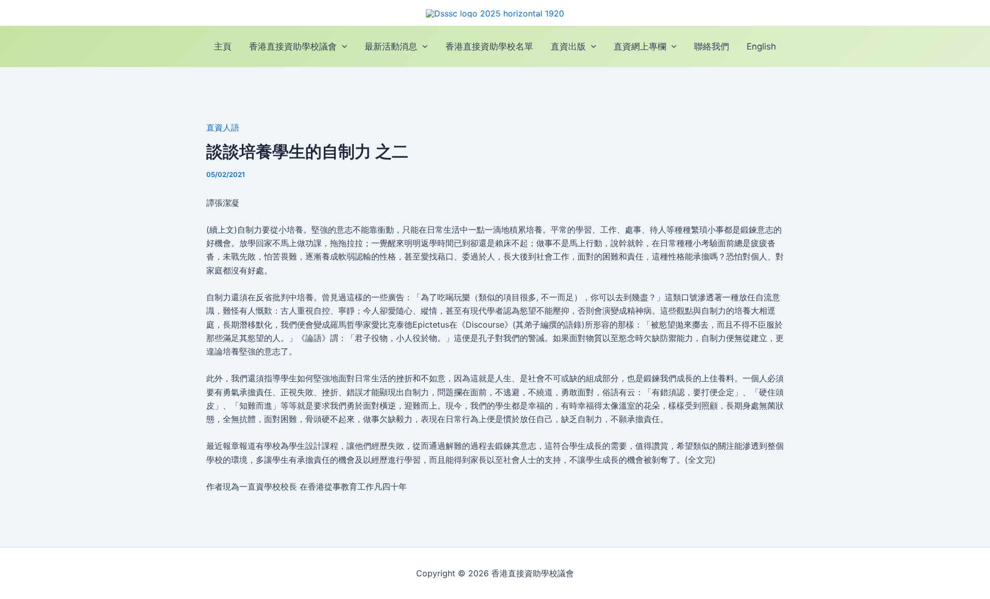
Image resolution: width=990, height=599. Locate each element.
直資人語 (222, 127)
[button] (342, 47)
